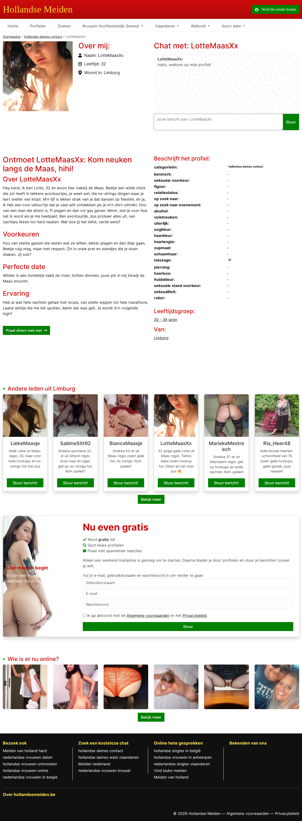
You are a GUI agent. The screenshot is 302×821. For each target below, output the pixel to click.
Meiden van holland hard (25, 750)
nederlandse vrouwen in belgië (30, 777)
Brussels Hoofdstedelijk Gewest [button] (111, 26)
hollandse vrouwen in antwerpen (183, 757)
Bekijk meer (151, 499)
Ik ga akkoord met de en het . (147, 615)
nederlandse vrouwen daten (27, 757)
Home (13, 26)
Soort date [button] (232, 26)
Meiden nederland (94, 764)
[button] (38, 76)
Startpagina (12, 36)
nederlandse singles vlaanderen (182, 764)
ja (230, 259)
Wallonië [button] (199, 26)
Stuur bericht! (25, 482)
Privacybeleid (195, 615)
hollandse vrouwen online (25, 770)
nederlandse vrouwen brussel (104, 770)
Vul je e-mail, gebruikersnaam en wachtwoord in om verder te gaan (143, 575)
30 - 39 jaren (165, 319)
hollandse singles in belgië (177, 750)
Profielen (38, 26)
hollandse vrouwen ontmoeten (30, 764)
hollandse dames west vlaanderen (108, 757)
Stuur (188, 626)
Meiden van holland (171, 777)
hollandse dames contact (43, 36)
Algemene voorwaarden (148, 615)
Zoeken (64, 26)
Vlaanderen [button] (165, 26)
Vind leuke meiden (170, 770)
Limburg (161, 337)
